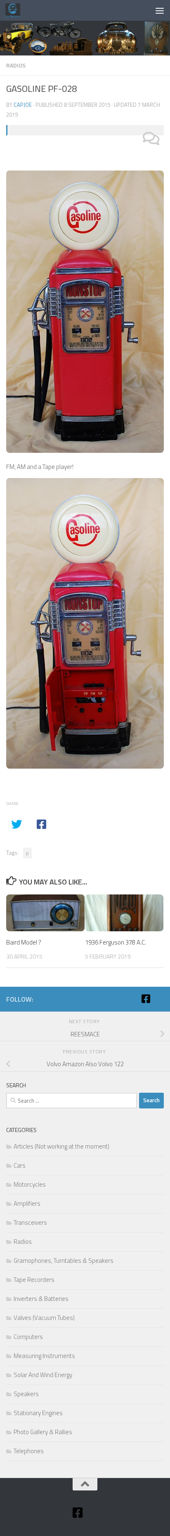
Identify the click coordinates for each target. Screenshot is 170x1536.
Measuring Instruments (44, 1356)
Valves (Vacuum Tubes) (44, 1317)
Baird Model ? (23, 942)
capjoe (23, 105)
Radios (16, 65)
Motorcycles (30, 1184)
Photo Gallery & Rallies (43, 1432)
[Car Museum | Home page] (15, 10)
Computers (28, 1336)
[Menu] (159, 10)
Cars (20, 1165)
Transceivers (30, 1222)
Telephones (29, 1451)
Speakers (26, 1394)
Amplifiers (27, 1203)
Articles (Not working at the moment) (61, 1146)
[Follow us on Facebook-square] (146, 999)
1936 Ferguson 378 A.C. (115, 942)
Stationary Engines (38, 1413)
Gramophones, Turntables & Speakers (63, 1260)
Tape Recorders (34, 1279)
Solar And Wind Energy (43, 1375)
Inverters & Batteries (41, 1298)
